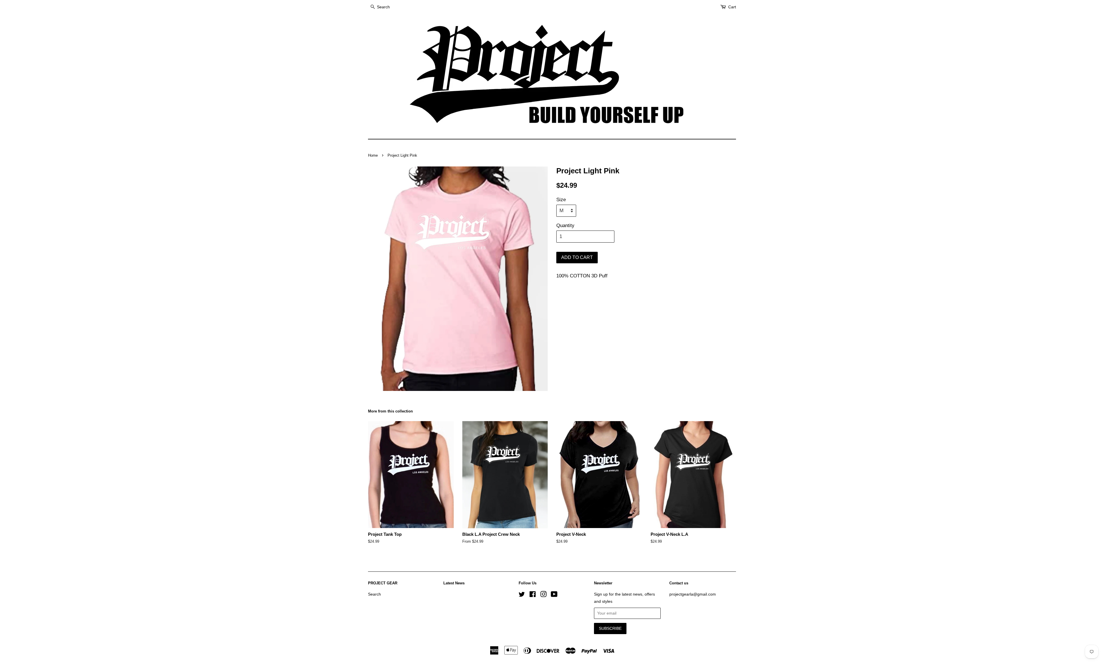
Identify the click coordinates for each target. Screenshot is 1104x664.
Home (373, 155)
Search (374, 594)
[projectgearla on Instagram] (543, 595)
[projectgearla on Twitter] (522, 595)
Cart (732, 7)
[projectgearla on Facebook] (532, 595)
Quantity (565, 225)
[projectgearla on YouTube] (554, 595)
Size (561, 199)
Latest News (454, 583)
